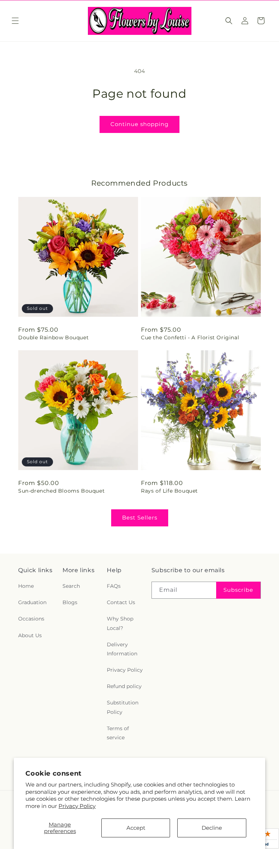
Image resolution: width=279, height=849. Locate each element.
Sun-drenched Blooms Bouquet (61, 491)
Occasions (31, 618)
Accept (135, 827)
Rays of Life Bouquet (169, 491)
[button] (15, 21)
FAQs (114, 586)
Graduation (32, 602)
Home (26, 586)
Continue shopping (139, 124)
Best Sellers (139, 517)
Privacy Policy (77, 805)
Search (71, 586)
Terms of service (118, 733)
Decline (212, 827)
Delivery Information (122, 649)
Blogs (69, 602)
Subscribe (238, 589)
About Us (30, 635)
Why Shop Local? (120, 623)
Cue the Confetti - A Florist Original (190, 337)
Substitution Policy (122, 707)
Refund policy (124, 686)
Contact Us (121, 602)
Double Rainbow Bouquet (53, 337)
